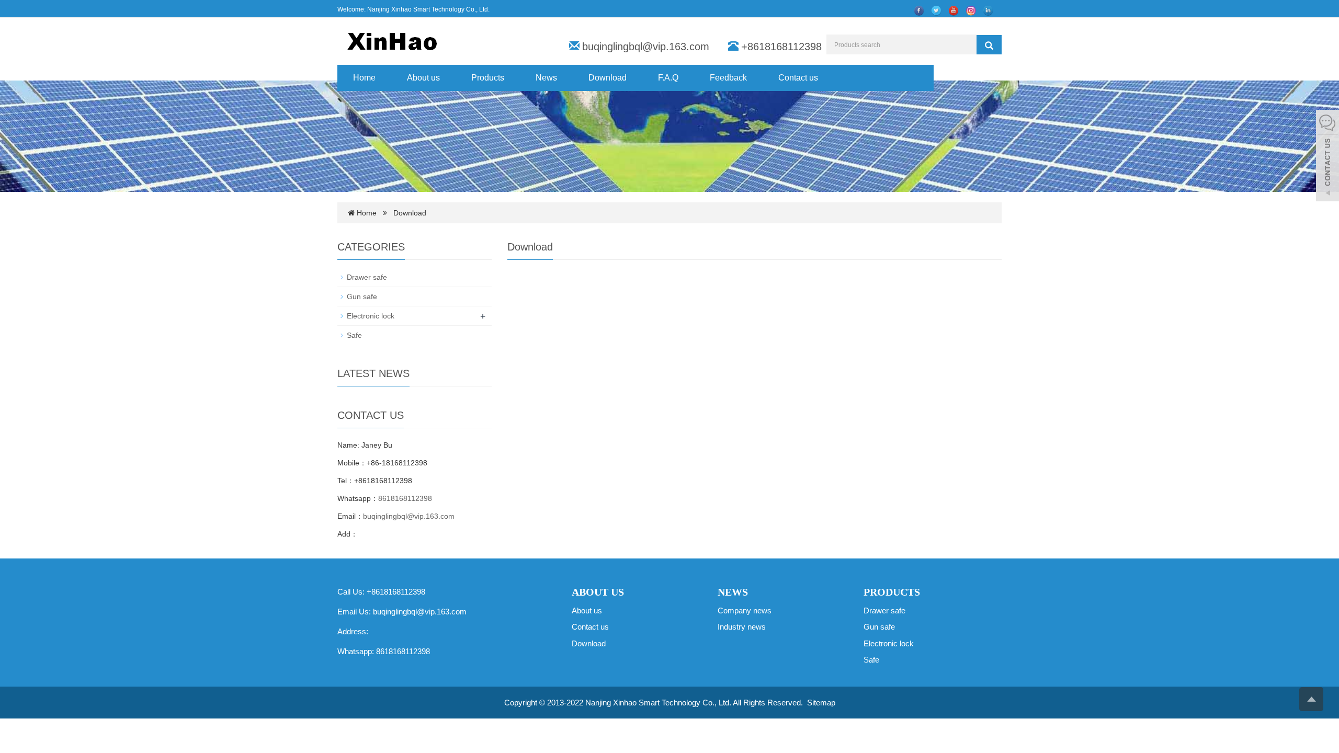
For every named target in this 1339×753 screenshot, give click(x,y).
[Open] (1327, 157)
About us (423, 77)
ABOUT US (598, 592)
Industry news (742, 626)
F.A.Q (668, 77)
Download (607, 77)
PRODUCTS (892, 592)
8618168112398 (405, 498)
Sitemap (821, 702)
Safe (354, 335)
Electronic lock (370, 316)
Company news (744, 610)
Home (364, 77)
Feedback (728, 77)
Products (487, 77)
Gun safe (362, 296)
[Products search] (989, 45)
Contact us (798, 77)
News (546, 77)
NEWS (733, 592)
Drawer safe (367, 277)
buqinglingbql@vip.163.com (645, 46)
